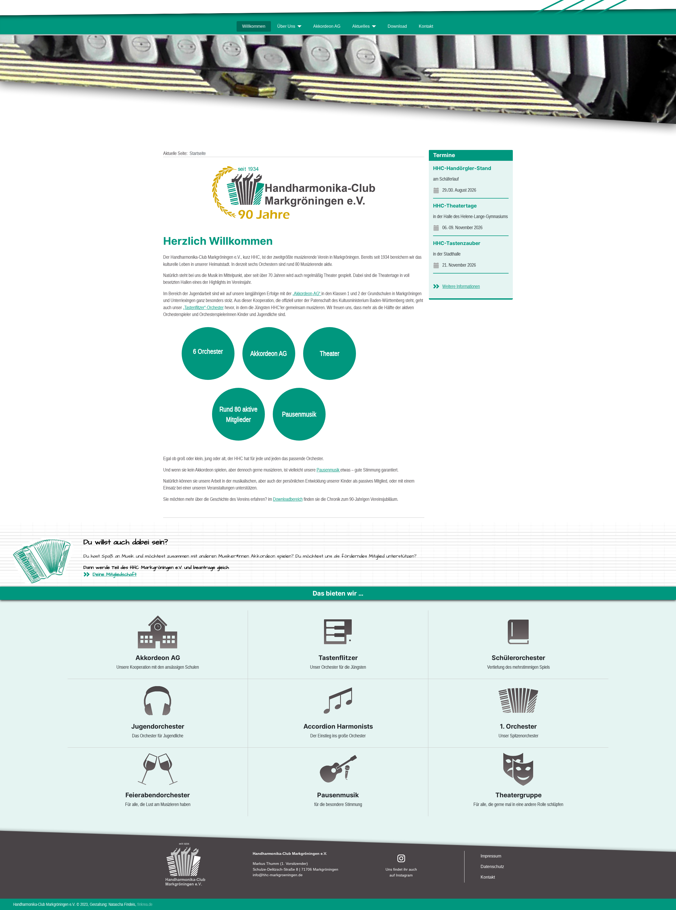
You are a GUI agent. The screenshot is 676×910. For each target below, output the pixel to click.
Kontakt (426, 26)
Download (397, 26)
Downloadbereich (288, 499)
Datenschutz (492, 866)
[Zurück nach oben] (666, 900)
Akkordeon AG (326, 26)
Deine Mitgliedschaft (115, 574)
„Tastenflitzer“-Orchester (203, 307)
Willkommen (253, 26)
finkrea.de (144, 904)
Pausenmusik (328, 470)
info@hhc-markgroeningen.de (278, 875)
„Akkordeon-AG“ (307, 293)
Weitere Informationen (461, 286)
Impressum (491, 856)
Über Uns (286, 26)
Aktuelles (361, 26)
